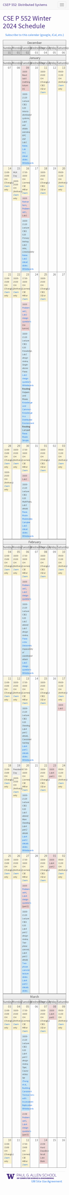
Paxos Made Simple (25, 437)
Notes (24, 145)
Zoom (43, 92)
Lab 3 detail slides (24, 529)
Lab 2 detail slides (24, 262)
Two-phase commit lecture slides (26, 970)
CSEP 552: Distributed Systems (25, 4)
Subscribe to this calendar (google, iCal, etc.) (34, 35)
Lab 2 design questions (26, 318)
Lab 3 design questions (26, 595)
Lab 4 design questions (26, 899)
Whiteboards (28, 162)
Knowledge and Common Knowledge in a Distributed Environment (28, 413)
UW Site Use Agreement (46, 1181)
